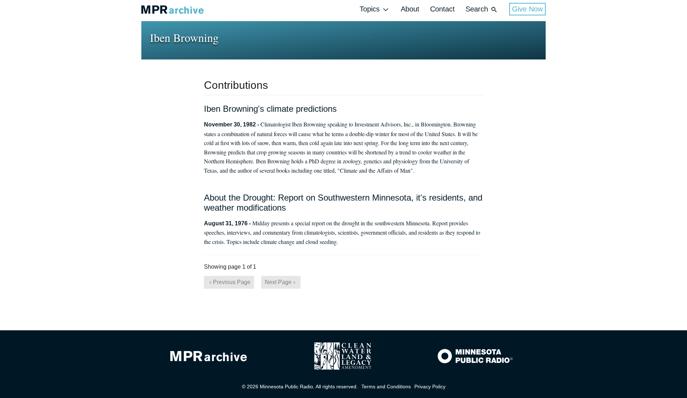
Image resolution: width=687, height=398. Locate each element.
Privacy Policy (429, 386)
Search (477, 9)
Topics (370, 9)
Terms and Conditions (386, 386)
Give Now (527, 9)
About (410, 9)
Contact (442, 9)
